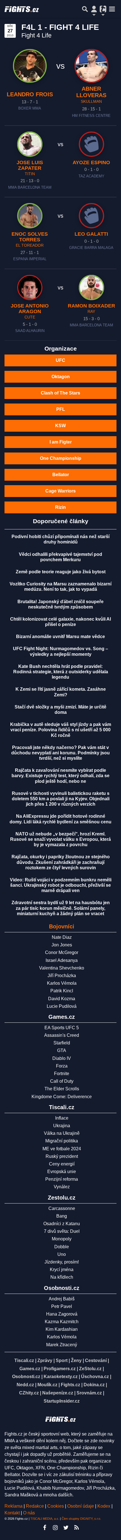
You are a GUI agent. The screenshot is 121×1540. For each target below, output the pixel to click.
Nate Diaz (62, 937)
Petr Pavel (61, 1306)
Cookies (55, 1506)
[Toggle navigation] (111, 9)
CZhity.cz (29, 1392)
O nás (29, 1512)
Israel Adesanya (62, 960)
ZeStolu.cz (90, 1368)
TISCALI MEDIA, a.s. (44, 1518)
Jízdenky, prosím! (61, 1262)
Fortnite (61, 1073)
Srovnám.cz (89, 1392)
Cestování (96, 1360)
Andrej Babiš (62, 1298)
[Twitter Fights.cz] (66, 1527)
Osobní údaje (80, 1506)
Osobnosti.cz (26, 1376)
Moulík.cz (47, 1384)
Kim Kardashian (62, 1329)
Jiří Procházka (62, 975)
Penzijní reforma (61, 1179)
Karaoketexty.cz (61, 1376)
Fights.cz (70, 1384)
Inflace (61, 1118)
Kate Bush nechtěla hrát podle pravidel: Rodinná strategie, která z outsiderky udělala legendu (60, 671)
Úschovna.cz (95, 1376)
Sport (62, 1360)
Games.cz (29, 1368)
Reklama (14, 1506)
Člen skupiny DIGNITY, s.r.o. (81, 1518)
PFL (60, 409)
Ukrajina (61, 1125)
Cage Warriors (60, 491)
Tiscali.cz (24, 1360)
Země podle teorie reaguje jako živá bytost (61, 571)
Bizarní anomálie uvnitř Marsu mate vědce (60, 636)
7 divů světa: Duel (62, 1231)
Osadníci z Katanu (61, 1223)
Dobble (61, 1246)
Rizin (60, 507)
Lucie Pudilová (62, 1006)
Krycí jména (61, 1269)
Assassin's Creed (61, 1035)
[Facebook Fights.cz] (44, 1527)
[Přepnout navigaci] (93, 9)
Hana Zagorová (61, 1314)
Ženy (76, 1360)
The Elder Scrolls (61, 1088)
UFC (60, 360)
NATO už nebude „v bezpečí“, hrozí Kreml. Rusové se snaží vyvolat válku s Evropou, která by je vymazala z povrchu (60, 839)
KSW (60, 425)
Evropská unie (61, 1171)
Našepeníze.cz (57, 1392)
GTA (61, 1050)
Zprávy (44, 1360)
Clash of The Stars (60, 393)
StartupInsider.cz (62, 1401)
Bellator (60, 474)
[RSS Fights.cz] (76, 1527)
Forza (62, 1066)
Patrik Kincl (61, 990)
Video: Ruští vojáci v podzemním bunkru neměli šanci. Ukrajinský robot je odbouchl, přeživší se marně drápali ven (60, 885)
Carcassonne (61, 1208)
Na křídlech (61, 1277)
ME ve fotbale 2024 (61, 1148)
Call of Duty (61, 1081)
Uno (61, 1254)
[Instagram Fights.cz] (55, 1527)
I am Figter (61, 442)
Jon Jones (61, 944)
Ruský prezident (62, 1156)
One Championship (60, 458)
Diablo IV (61, 1058)
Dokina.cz (94, 1384)
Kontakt (13, 1512)
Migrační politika (61, 1140)
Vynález (62, 1186)
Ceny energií (62, 1164)
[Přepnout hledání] (84, 9)
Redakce (35, 1506)
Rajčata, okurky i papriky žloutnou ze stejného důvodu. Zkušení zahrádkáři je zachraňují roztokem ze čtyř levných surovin (61, 862)
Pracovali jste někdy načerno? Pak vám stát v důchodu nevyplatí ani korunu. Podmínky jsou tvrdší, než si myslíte (60, 753)
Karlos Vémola (62, 983)
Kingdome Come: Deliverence (62, 1096)
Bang (61, 1216)
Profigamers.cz (60, 1368)
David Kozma (61, 998)
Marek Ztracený (61, 1344)
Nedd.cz (25, 1384)
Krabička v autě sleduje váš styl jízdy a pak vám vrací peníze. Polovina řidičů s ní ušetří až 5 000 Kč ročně (60, 729)
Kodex (104, 1506)
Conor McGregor (61, 952)
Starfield (61, 1042)
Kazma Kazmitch (62, 1321)
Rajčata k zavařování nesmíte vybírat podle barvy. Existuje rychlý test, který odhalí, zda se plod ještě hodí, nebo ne (60, 775)
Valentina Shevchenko (61, 968)
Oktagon (60, 376)
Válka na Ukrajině (62, 1133)
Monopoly (61, 1238)
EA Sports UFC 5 (61, 1027)
